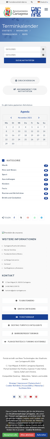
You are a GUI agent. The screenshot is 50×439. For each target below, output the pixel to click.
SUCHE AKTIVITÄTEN (25, 60)
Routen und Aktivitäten (13, 193)
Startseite (7, 31)
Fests (4, 188)
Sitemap (12, 383)
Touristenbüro (26, 301)
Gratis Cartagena (27, 309)
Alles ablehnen (27, 435)
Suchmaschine (25, 388)
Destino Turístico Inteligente (26, 325)
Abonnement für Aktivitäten (26, 90)
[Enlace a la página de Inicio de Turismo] (34, 11)
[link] (15, 11)
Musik (4, 165)
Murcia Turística (10, 250)
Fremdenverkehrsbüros (18, 2)
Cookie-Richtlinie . (34, 430)
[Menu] (45, 9)
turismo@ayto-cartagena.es (15, 290)
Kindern (5, 184)
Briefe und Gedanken (11, 198)
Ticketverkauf (26, 317)
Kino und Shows (9, 170)
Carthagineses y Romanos (13, 268)
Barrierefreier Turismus (26, 333)
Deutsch (43, 2)
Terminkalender (9, 34)
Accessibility (27, 385)
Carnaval (7, 264)
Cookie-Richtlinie (13, 385)
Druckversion (26, 80)
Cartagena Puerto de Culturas (15, 246)
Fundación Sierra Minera (13, 254)
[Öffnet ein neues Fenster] (25, 232)
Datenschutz (34, 383)
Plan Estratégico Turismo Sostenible (27, 342)
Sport (4, 174)
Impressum (22, 383)
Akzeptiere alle (10, 435)
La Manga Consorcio (11, 260)
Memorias (39, 385)
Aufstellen (41, 435)
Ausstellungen (8, 179)
